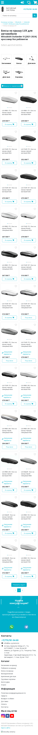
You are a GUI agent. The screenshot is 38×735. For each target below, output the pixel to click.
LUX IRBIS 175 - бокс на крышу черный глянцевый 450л (9, 267)
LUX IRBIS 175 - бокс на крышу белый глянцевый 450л (9, 228)
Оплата (4, 677)
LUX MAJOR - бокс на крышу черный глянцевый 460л (8, 499)
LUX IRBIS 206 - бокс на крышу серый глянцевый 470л (9, 421)
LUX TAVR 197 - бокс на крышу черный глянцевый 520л (28, 267)
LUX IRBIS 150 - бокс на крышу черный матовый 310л (28, 499)
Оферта (4, 669)
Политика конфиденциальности (13, 666)
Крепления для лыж (8, 649)
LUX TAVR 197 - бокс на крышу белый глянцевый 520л (9, 306)
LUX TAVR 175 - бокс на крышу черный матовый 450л (28, 151)
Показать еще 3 (19, 558)
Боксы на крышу (7, 644)
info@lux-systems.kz (11, 616)
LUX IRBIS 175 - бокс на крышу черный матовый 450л (28, 112)
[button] (12, 86)
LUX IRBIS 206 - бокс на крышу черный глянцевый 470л (28, 421)
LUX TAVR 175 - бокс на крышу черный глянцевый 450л (9, 383)
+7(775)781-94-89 (30, 9)
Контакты (4, 680)
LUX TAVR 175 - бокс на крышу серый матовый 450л (9, 151)
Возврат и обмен (7, 671)
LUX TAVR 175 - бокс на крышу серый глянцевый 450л (28, 344)
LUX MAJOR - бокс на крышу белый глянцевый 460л (8, 537)
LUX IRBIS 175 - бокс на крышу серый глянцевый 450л (9, 344)
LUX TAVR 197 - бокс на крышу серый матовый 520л (9, 190)
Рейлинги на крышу (8, 641)
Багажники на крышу (9, 638)
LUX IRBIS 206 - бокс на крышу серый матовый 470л (28, 383)
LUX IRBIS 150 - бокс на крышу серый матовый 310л (28, 537)
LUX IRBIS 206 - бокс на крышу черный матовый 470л (9, 460)
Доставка (4, 674)
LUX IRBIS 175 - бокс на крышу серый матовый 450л (9, 112)
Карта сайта (5, 701)
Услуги (3, 658)
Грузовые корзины (8, 652)
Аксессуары (5, 655)
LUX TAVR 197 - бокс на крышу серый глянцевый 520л (28, 306)
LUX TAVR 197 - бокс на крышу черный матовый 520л (28, 190)
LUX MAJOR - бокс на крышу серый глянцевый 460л (27, 460)
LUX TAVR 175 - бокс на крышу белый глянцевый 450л (28, 228)
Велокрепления (7, 647)
